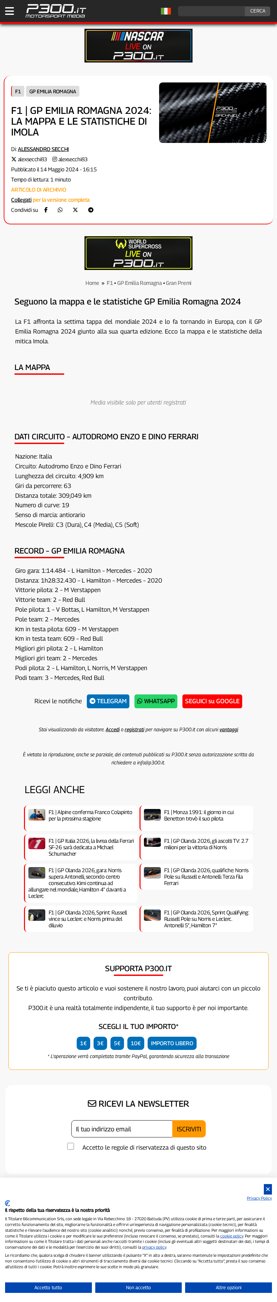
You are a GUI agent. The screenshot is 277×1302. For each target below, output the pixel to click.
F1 (18, 91)
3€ (100, 1043)
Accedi (113, 729)
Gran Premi (179, 283)
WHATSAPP (159, 701)
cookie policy (231, 1235)
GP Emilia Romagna (52, 91)
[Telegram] (91, 210)
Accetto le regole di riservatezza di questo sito (144, 1147)
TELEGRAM (111, 701)
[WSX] (138, 268)
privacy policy (154, 1247)
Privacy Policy (259, 1198)
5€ (117, 1043)
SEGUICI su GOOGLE (212, 701)
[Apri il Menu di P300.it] (9, 11)
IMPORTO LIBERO (172, 1043)
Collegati (21, 200)
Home (92, 283)
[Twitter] (75, 210)
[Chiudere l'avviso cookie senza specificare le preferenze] (268, 1189)
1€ (83, 1043)
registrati (134, 729)
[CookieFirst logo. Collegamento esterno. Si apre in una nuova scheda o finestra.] (7, 1203)
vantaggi (229, 729)
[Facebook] (46, 210)
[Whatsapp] (60, 210)
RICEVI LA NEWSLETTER (142, 1104)
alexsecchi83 (32, 159)
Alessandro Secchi (43, 149)
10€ (136, 1043)
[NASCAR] (138, 60)
